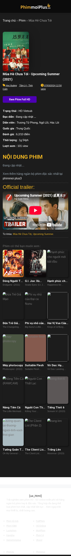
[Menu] (5, 6)
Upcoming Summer (43, 234)
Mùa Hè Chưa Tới (22, 234)
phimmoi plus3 (12, 178)
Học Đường (11, 85)
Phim (22, 20)
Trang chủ (9, 20)
